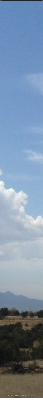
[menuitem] (0, 0)
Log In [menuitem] (1, 0)
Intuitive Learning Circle (17, 395)
